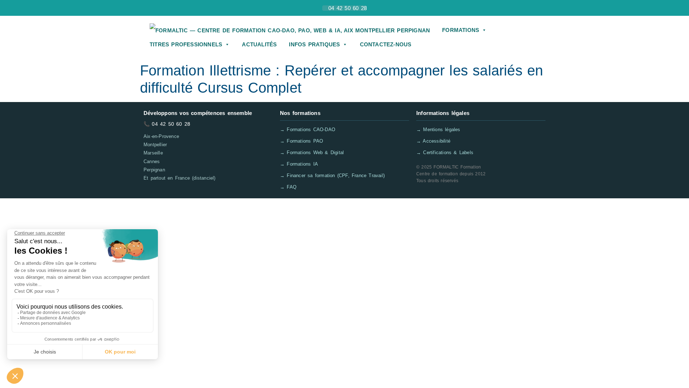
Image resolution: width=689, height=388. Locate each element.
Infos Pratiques (314, 44)
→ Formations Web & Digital (312, 152)
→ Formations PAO (301, 141)
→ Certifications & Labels (444, 152)
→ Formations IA (299, 164)
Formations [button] (460, 30)
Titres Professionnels (186, 44)
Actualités (259, 44)
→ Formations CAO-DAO (307, 129)
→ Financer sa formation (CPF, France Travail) (332, 175)
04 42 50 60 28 (171, 124)
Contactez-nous (386, 44)
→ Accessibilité (433, 141)
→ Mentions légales (438, 129)
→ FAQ (288, 187)
